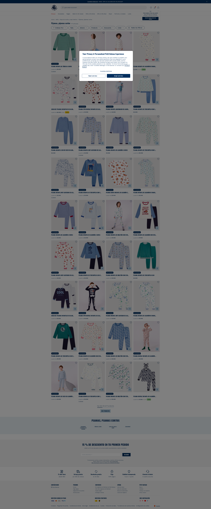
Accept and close (118, 76)
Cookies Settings (106, 71)
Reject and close (93, 76)
